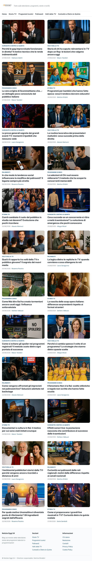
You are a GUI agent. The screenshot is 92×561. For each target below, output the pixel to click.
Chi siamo (66, 537)
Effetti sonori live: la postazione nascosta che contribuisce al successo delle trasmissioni (67, 431)
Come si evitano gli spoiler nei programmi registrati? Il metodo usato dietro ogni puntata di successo (23, 347)
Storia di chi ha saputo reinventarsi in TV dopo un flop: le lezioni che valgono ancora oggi (68, 52)
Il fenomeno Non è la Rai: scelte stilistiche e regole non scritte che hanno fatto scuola (68, 389)
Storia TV (12, 14)
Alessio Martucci (63, 142)
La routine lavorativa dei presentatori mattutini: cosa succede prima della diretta (66, 136)
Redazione (66, 540)
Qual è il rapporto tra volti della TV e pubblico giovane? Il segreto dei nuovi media (21, 262)
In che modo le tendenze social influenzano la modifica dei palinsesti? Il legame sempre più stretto (22, 178)
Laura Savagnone (18, 142)
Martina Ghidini (62, 97)
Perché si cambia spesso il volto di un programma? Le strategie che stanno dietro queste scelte (66, 347)
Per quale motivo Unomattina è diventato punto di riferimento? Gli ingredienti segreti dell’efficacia (23, 515)
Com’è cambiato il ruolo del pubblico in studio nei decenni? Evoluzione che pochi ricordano (22, 220)
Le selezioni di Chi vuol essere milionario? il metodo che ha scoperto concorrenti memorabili (66, 178)
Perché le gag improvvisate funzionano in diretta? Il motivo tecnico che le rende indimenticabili (22, 52)
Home (4, 14)
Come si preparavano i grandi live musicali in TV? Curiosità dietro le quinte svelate (68, 515)
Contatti (65, 543)
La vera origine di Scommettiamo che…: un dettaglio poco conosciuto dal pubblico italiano (22, 94)
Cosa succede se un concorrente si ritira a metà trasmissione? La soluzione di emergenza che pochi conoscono (68, 220)
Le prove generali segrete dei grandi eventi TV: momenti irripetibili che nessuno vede (20, 136)
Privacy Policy (67, 546)
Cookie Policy (67, 550)
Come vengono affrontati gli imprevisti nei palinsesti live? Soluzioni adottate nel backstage (23, 389)
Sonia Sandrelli (62, 521)
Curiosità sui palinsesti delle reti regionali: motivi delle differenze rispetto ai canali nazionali (68, 473)
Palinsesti (39, 14)
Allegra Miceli (61, 226)
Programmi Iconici (26, 14)
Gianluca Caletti (17, 58)
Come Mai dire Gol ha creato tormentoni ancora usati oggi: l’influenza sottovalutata (22, 304)
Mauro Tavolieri (62, 58)
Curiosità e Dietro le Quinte (69, 14)
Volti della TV (50, 14)
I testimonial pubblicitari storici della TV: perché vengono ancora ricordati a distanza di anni (22, 473)
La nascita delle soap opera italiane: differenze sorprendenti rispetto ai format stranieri (65, 304)
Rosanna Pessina (17, 184)
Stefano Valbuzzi (17, 310)
